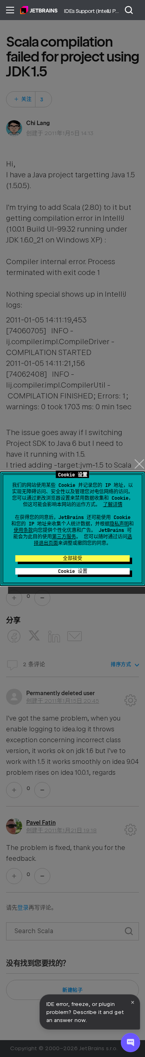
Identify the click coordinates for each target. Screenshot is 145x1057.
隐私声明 (119, 524)
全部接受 (72, 558)
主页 (39, 10)
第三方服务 (64, 537)
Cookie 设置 (72, 571)
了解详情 (112, 504)
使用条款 (23, 530)
